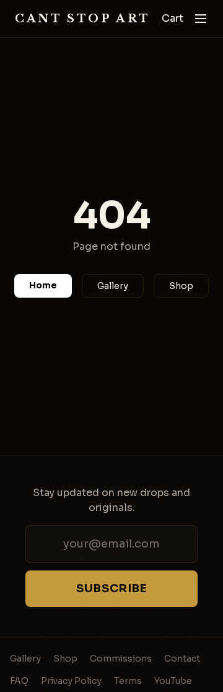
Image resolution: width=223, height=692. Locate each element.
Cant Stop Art (83, 18)
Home (43, 285)
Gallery (112, 285)
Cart (172, 18)
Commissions (121, 658)
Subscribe (111, 588)
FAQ (19, 680)
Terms (128, 680)
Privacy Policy (71, 680)
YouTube (173, 680)
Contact (182, 658)
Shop (181, 285)
